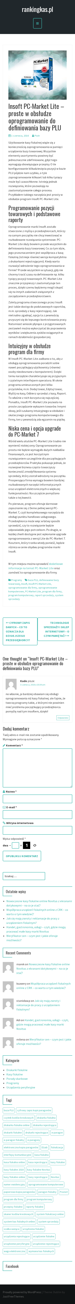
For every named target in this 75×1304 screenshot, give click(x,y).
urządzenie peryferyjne (16, 1243)
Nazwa (11, 791)
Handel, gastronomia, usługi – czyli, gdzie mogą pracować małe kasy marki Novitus (42, 1024)
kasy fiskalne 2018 (14, 1169)
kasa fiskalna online (14, 1162)
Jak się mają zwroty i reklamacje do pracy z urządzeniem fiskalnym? (38, 1005)
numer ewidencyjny (14, 1184)
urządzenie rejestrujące (46, 1243)
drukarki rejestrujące (36, 1132)
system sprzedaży (48, 1221)
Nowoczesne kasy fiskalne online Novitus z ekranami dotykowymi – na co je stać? (43, 968)
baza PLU (33, 580)
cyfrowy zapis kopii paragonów (34, 1110)
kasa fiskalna (42, 1154)
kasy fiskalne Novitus (38, 1169)
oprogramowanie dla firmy (22, 587)
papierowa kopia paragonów (19, 1191)
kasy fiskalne (58, 1162)
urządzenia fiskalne (33, 1229)
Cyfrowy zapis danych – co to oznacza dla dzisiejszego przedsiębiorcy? (18, 631)
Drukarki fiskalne (16, 1070)
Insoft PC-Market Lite (40, 583)
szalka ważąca (11, 1229)
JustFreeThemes (13, 1296)
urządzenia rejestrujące (17, 1236)
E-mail (11, 807)
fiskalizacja (57, 1147)
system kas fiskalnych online (19, 1221)
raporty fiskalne (34, 1206)
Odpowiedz (63, 717)
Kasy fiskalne (14, 1074)
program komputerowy (21, 595)
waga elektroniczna (14, 1251)
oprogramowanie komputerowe (45, 1184)
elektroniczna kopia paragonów (21, 1147)
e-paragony (33, 1140)
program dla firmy (52, 591)
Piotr (37, 135)
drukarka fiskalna (46, 1117)
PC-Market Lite (33, 591)
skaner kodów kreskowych (18, 1214)
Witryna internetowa (19, 823)
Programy (16, 580)
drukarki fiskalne (13, 1132)
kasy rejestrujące (38, 1177)
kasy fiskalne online (14, 1177)
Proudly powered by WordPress (22, 1292)
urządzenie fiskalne (43, 1236)
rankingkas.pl (37, 9)
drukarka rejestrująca (44, 1125)
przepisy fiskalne (13, 1206)
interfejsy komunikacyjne (17, 1154)
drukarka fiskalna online (16, 1125)
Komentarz (14, 745)
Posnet (64, 1191)
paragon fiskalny (47, 1191)
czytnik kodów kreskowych (18, 1117)
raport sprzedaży (44, 595)
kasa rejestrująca (37, 1162)
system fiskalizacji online (50, 1214)
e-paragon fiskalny (14, 1140)
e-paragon (57, 1132)
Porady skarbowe (17, 1078)
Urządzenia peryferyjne (20, 1087)
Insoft (24, 583)
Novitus (55, 1177)
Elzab (45, 1147)
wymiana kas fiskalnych (41, 1251)
